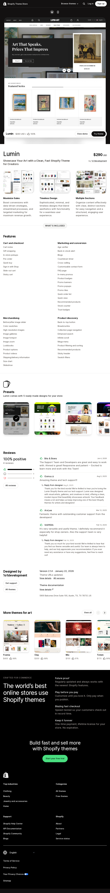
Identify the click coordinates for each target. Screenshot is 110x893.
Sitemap (7, 881)
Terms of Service (11, 861)
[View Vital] (47, 418)
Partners (60, 828)
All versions (59, 578)
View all (88, 612)
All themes (11, 589)
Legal (58, 833)
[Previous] (98, 613)
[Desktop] (52, 12)
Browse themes (68, 3)
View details (45, 578)
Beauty (6, 796)
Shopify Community (12, 833)
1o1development (99, 161)
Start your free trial (55, 758)
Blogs (5, 838)
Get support (11, 583)
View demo (82, 134)
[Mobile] (58, 12)
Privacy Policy (10, 867)
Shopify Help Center (13, 823)
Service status (63, 838)
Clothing (7, 791)
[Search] (84, 4)
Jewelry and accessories (15, 801)
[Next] (104, 613)
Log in (91, 3)
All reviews (11, 485)
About (59, 823)
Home (6, 806)
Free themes (62, 796)
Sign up (100, 3)
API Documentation (12, 828)
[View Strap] (79, 418)
